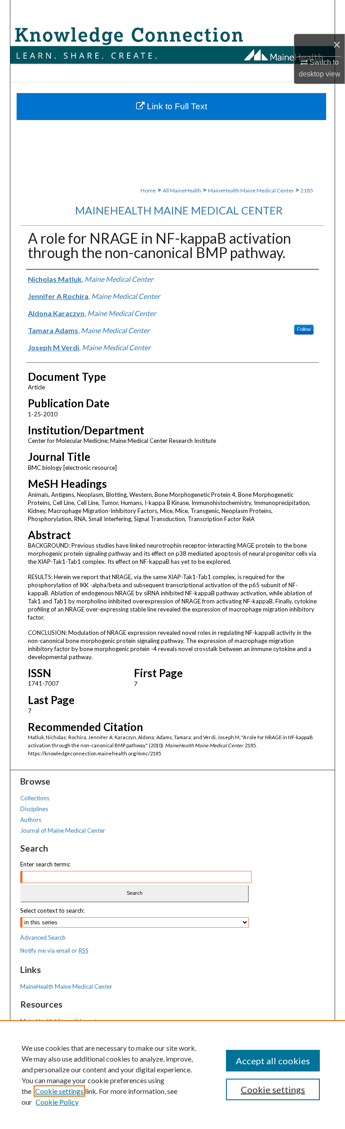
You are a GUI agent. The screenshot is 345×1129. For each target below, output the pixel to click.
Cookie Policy (57, 1102)
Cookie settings (59, 1091)
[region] (172, 1074)
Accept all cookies (273, 1060)
